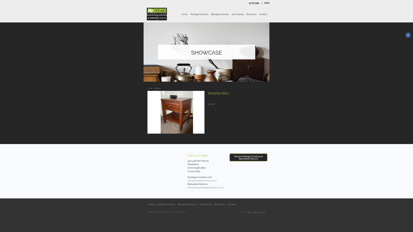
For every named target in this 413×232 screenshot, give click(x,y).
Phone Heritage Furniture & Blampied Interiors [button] (248, 157)
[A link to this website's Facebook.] (408, 35)
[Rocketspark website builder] (252, 212)
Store (149, 88)
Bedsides (157, 88)
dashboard (166, 212)
